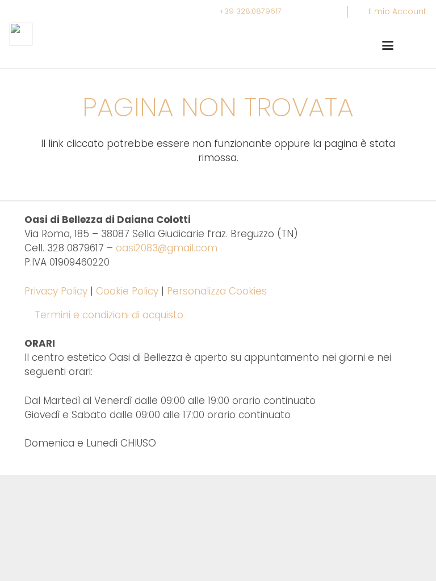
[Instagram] (305, 11)
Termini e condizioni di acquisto (109, 315)
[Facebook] (325, 11)
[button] (388, 45)
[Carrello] (413, 45)
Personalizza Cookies (217, 291)
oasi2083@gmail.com (166, 248)
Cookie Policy (127, 291)
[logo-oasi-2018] (21, 34)
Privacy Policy (55, 291)
